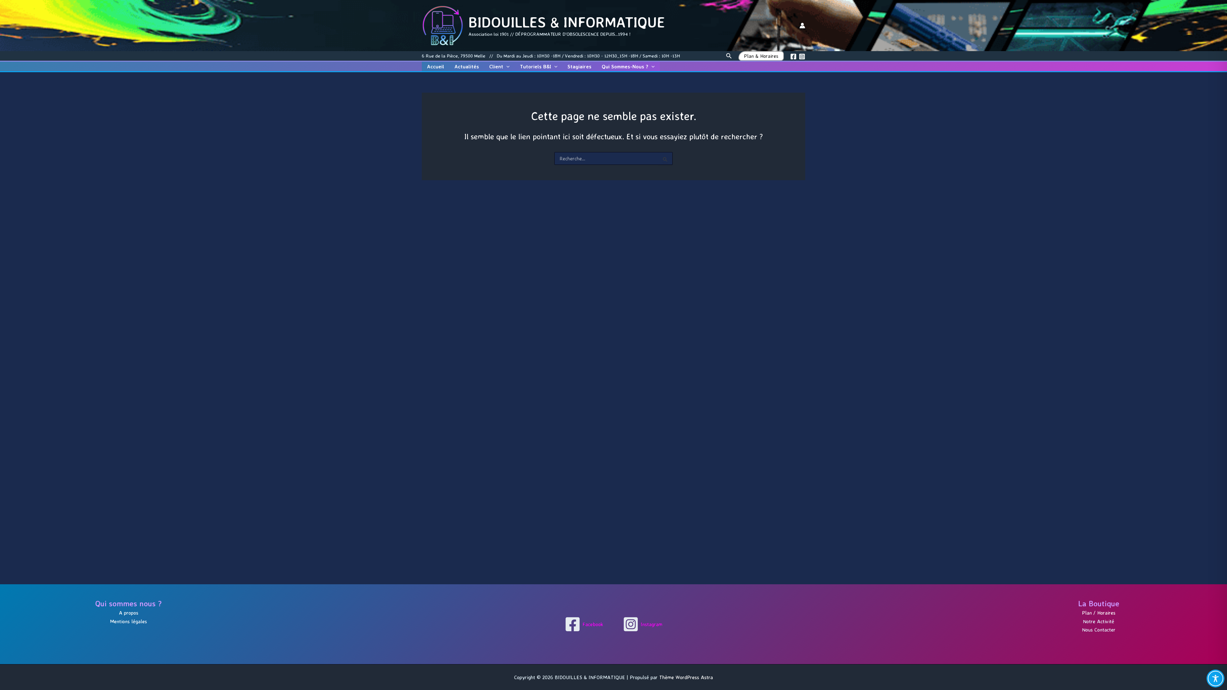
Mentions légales (128, 621)
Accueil (435, 66)
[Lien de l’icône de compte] (802, 25)
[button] (729, 56)
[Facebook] (793, 56)
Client (496, 66)
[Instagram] (802, 56)
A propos (128, 613)
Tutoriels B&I (535, 66)
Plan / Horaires (1098, 613)
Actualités (466, 66)
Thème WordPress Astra (686, 677)
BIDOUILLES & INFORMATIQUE (566, 22)
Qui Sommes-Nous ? (625, 66)
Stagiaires (579, 66)
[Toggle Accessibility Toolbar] (1215, 678)
